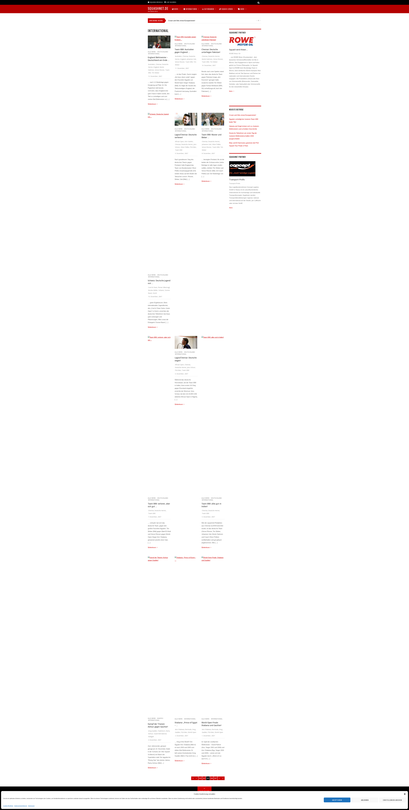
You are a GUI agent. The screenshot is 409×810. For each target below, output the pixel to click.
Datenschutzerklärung (20, 806)
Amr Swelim (189, 141)
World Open (192, 732)
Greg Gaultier (152, 731)
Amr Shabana (179, 729)
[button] (405, 794)
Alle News (152, 52)
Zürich (155, 293)
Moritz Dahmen (207, 59)
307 (215, 778)
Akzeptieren (337, 800)
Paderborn (161, 731)
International (154, 54)
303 (200, 778)
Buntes (160, 718)
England (156, 67)
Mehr (231, 91)
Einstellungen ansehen (392, 800)
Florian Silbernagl (164, 287)
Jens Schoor (191, 367)
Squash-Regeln (156, 2)
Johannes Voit (191, 59)
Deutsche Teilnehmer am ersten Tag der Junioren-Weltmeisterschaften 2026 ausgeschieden (243, 136)
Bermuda (188, 729)
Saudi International (160, 734)
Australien (151, 64)
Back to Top (205, 791)
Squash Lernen (227, 9)
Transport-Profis (237, 179)
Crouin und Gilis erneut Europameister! (181, 20)
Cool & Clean (152, 287)
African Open (179, 141)
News (176, 9)
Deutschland (162, 52)
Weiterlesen (152, 104)
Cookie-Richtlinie (8, 806)
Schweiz (161, 290)
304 (204, 778)
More (242, 9)
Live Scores (171, 2)
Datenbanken (209, 9)
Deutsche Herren (214, 56)
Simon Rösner (159, 70)
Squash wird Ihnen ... (238, 49)
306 (211, 778)
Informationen (191, 9)
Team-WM (189, 62)
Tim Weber (155, 73)
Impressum (31, 806)
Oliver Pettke (185, 147)
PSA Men (193, 147)
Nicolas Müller (153, 290)
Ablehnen (365, 800)
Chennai (158, 64)
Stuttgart (151, 737)
